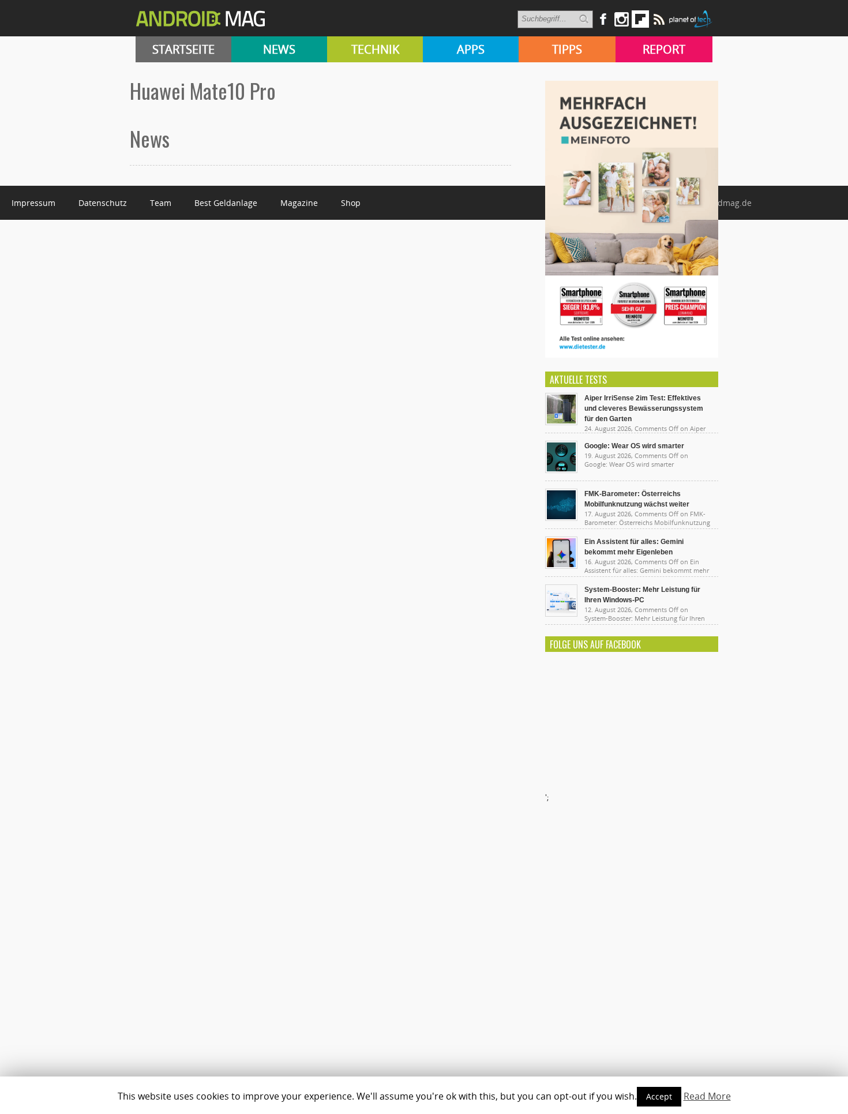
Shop (351, 202)
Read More (707, 1096)
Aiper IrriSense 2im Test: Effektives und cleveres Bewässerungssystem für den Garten (643, 408)
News (279, 49)
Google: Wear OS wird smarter (634, 446)
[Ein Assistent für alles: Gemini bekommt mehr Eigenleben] (561, 566)
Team (160, 202)
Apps (471, 49)
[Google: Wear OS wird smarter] (561, 470)
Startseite (183, 49)
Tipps (567, 49)
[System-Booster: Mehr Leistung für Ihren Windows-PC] (561, 614)
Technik (375, 49)
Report (664, 49)
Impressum (33, 202)
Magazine (299, 202)
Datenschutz (102, 202)
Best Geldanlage (225, 202)
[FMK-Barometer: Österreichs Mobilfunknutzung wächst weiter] (561, 518)
